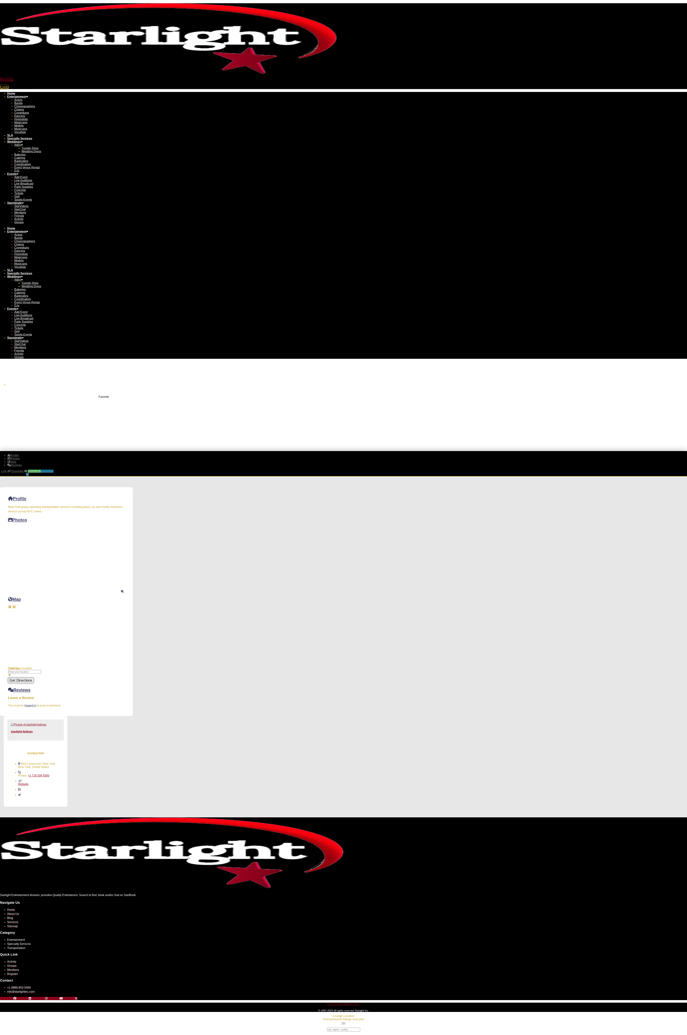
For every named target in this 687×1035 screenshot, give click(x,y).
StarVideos (21, 206)
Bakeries (20, 154)
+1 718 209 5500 (38, 775)
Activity (18, 219)
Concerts (20, 190)
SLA (10, 135)
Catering (19, 157)
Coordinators (22, 164)
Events (12, 173)
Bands (18, 103)
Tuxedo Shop (29, 148)
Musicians (20, 128)
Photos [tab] (15, 458)
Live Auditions (23, 180)
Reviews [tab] (16, 465)
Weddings (14, 141)
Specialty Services (19, 138)
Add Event (21, 177)
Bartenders (21, 161)
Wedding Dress (31, 151)
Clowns (19, 109)
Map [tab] (13, 461)
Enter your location (20, 668)
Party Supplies (23, 186)
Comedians (21, 112)
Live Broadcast (23, 183)
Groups (19, 222)
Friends (19, 215)
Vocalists (20, 132)
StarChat (20, 209)
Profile (19, 498)
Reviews (21, 689)
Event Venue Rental (27, 167)
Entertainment (16, 96)
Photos (19, 519)
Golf (17, 196)
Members (20, 212)
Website (23, 784)
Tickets (18, 193)
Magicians (20, 122)
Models (19, 125)
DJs (16, 170)
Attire (17, 144)
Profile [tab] (15, 455)
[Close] (343, 1023)
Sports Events (23, 199)
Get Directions (20, 680)
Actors (18, 99)
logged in (30, 705)
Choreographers (24, 106)
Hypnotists (21, 119)
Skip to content (9, 1)
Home (11, 93)
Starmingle (14, 202)
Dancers (19, 116)
